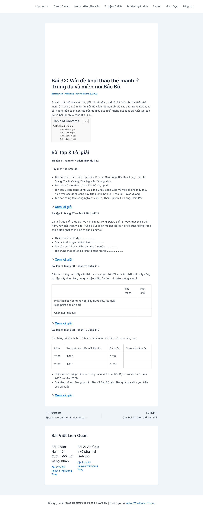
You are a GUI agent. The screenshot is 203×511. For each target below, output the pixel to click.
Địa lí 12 (56, 467)
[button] (46, 6)
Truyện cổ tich (113, 6)
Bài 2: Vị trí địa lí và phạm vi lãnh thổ (88, 451)
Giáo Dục (172, 6)
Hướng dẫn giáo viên (86, 6)
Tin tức (157, 6)
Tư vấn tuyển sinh (137, 6)
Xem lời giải (70, 130)
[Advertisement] (101, 53)
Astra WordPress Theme (140, 503)
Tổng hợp (188, 6)
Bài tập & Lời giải (64, 126)
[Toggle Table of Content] (84, 121)
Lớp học (40, 6)
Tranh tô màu (61, 6)
